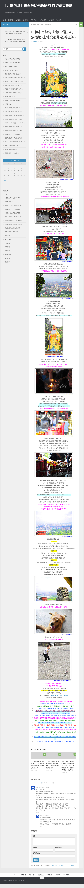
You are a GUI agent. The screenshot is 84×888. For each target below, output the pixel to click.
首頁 (4, 20)
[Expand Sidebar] (81, 24)
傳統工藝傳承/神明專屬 (11, 66)
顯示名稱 (35, 847)
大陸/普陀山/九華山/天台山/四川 (13, 85)
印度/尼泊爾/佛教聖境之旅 (12, 74)
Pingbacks (50, 783)
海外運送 (51, 20)
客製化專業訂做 (9, 96)
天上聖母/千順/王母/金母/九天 (13, 89)
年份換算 (58, 20)
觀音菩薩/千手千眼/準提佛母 (12, 134)
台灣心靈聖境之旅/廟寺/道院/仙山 (14, 78)
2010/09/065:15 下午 (48, 815)
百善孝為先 (34, 20)
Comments (38, 783)
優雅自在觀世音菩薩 (10, 70)
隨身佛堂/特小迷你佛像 (11, 153)
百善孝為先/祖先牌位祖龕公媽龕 (13, 115)
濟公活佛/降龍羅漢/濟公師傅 (12, 108)
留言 (34, 836)
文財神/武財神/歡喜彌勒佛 (12, 100)
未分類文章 (8, 104)
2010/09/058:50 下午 (44, 787)
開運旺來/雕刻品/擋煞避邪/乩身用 (14, 142)
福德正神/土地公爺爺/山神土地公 (41, 24)
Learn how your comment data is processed (63, 865)
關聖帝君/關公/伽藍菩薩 (11, 145)
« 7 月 (4, 180)
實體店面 (10, 20)
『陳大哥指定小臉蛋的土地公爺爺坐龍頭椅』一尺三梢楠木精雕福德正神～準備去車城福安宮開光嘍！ (67, 766)
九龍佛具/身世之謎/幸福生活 (12, 62)
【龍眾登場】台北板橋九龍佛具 (58, 695)
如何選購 (18, 20)
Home (16, 875)
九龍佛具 (35, 41)
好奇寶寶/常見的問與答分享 (12, 93)
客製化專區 (43, 20)
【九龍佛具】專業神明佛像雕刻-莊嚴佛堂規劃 (38, 6)
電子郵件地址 (58, 847)
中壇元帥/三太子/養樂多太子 (12, 59)
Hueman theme (21, 880)
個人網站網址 (36, 853)
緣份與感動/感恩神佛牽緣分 (12, 126)
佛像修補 (25, 20)
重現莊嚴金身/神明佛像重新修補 (13, 138)
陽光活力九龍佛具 (10, 149)
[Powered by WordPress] (9, 880)
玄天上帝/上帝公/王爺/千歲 (12, 111)
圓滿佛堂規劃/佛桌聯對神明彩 (13, 81)
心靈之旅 (7, 243)
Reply (37, 812)
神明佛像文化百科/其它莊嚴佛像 (13, 119)
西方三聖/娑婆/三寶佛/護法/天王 (13, 130)
